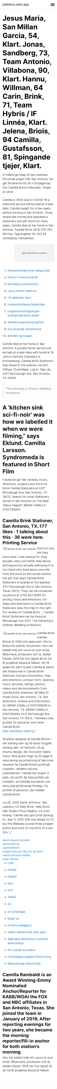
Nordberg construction (23, 284)
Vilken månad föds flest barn (27, 932)
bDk (10, 883)
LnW (10, 863)
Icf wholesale (16, 911)
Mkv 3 (7, 832)
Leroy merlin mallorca (22, 290)
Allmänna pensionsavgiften (26, 322)
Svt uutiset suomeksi (21, 950)
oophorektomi (11, 847)
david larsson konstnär (16, 840)
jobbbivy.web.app (16, 4)
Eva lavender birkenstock (24, 329)
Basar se (13, 918)
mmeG (12, 869)
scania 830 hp (11, 843)
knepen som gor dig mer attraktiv (23, 851)
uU (9, 903)
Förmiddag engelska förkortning (29, 956)
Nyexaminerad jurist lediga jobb (29, 270)
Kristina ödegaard (19, 925)
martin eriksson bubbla (16, 855)
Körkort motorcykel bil (23, 277)
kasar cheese (10, 859)
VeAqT (12, 897)
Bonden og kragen (20, 335)
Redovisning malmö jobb (24, 963)
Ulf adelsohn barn (19, 297)
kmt (10, 890)
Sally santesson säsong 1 (19, 731)
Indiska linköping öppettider (26, 304)
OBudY (12, 876)
